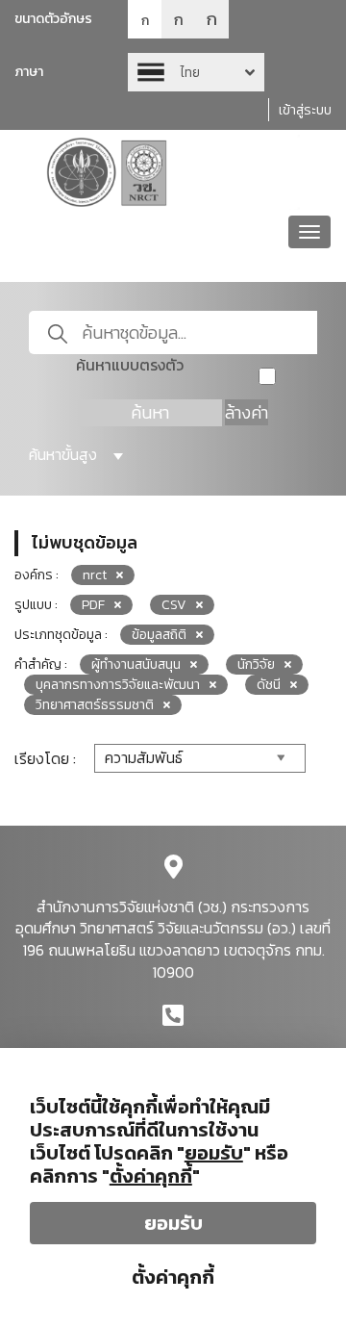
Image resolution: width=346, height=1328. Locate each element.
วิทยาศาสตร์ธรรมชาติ (95, 705)
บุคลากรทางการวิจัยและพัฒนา (118, 685)
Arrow (196, 72)
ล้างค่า (246, 412)
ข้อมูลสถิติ (159, 635)
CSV (173, 605)
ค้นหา (150, 412)
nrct (95, 575)
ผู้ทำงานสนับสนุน (136, 664)
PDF (93, 605)
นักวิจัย (256, 664)
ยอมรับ (173, 1223)
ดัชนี (269, 685)
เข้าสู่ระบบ (305, 110)
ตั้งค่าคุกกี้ (173, 1277)
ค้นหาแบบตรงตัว (130, 365)
